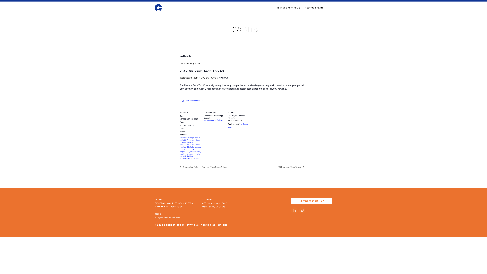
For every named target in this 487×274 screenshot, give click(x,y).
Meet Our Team (314, 8)
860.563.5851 (178, 207)
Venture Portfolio (288, 8)
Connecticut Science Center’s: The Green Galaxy (204, 167)
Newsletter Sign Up (312, 201)
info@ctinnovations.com (167, 218)
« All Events (185, 55)
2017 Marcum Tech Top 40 (290, 167)
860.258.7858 (185, 203)
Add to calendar (193, 100)
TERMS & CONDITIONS (214, 225)
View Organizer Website (213, 120)
